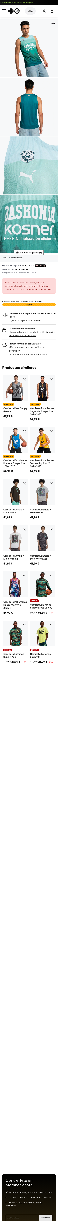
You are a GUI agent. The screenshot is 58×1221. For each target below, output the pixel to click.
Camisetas (16, 257)
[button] (29, 332)
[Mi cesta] (52, 11)
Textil (4, 257)
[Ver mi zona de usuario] (44, 11)
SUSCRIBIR (46, 1218)
